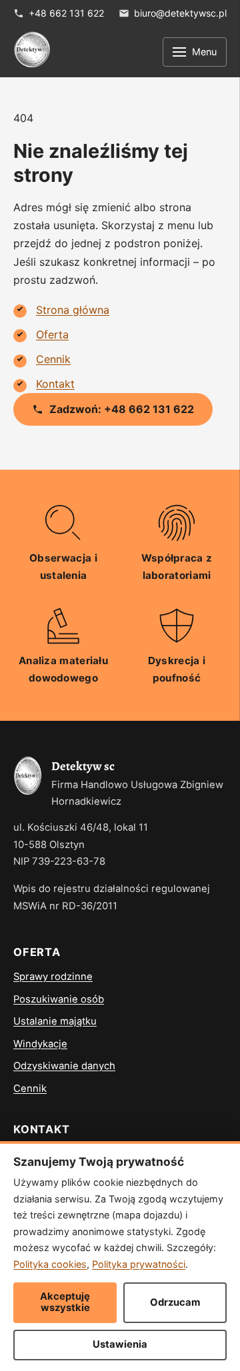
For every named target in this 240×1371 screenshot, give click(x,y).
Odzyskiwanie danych (64, 1066)
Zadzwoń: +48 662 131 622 (121, 409)
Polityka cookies (50, 1264)
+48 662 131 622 (66, 13)
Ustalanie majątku (55, 1021)
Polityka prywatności (138, 1264)
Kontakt (55, 383)
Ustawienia (120, 1344)
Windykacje (40, 1044)
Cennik (53, 359)
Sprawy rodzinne (53, 977)
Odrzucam (175, 1302)
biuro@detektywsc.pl (180, 13)
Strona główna (72, 309)
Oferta (52, 334)
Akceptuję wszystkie (65, 1302)
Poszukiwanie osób (58, 999)
